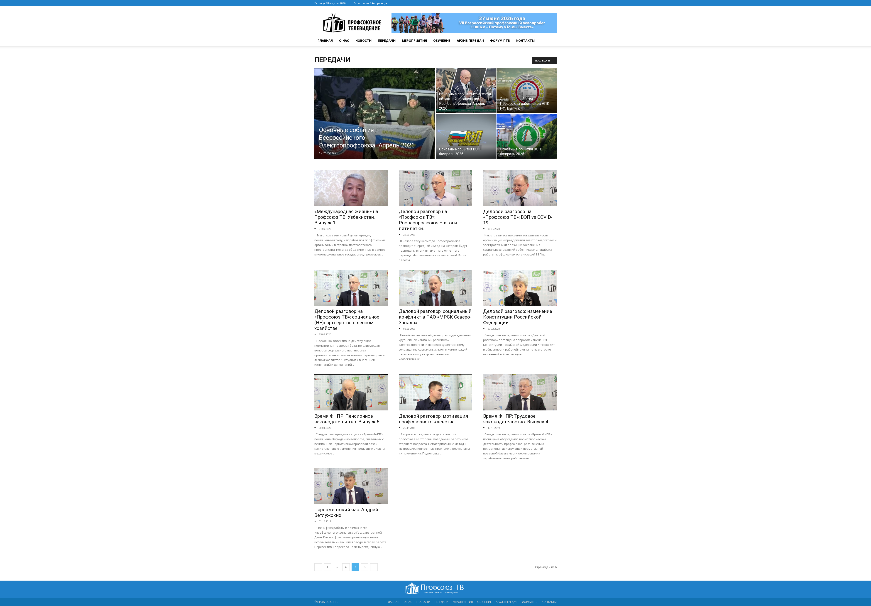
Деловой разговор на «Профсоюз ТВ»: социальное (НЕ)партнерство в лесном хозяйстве (346, 320)
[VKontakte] (545, 3)
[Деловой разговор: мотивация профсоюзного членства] (435, 392)
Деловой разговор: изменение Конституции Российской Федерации (517, 317)
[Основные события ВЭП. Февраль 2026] (466, 136)
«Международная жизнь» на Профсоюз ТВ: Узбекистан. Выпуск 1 (346, 217)
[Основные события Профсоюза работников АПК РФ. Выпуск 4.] (527, 90)
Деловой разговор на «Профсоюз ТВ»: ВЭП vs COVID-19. (518, 217)
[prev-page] (318, 567)
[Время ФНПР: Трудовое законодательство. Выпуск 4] (520, 392)
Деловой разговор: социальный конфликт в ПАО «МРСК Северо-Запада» (435, 317)
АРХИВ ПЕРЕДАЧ (470, 40)
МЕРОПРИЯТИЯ (414, 40)
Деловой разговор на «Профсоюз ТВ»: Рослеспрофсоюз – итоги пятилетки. (428, 220)
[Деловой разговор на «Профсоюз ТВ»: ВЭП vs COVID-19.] (520, 188)
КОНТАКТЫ (525, 40)
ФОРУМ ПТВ (500, 40)
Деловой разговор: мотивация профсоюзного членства (433, 418)
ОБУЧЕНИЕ (441, 40)
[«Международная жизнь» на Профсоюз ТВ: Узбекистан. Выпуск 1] (351, 188)
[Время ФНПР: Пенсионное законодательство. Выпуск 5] (351, 392)
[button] (551, 41)
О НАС (344, 40)
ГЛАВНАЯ (325, 40)
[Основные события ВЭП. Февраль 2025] (527, 136)
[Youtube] (553, 3)
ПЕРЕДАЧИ (387, 40)
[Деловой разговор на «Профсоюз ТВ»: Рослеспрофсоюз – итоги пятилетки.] (435, 188)
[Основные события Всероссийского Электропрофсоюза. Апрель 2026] (374, 120)
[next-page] (374, 567)
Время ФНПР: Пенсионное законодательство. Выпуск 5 (346, 418)
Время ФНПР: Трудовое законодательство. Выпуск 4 (515, 418)
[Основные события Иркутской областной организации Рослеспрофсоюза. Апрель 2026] (466, 90)
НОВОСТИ (363, 40)
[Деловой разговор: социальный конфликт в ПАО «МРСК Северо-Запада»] (435, 288)
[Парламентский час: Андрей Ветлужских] (351, 486)
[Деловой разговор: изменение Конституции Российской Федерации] (520, 288)
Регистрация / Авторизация (370, 3)
